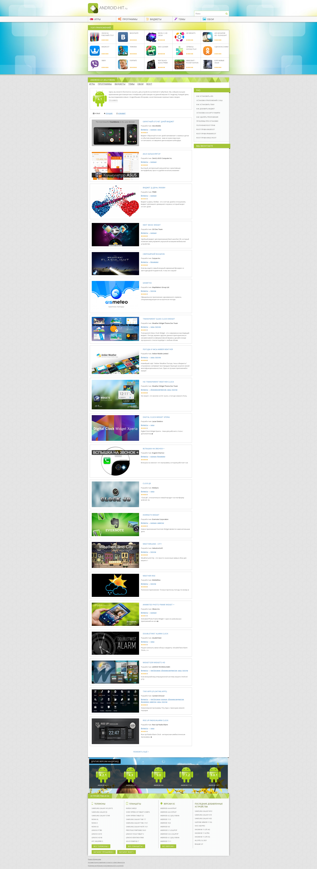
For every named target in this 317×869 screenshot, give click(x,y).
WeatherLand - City (152, 544)
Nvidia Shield (131, 808)
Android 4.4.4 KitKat (168, 808)
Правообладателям (94, 859)
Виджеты (155, 19)
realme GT (199, 844)
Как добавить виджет (205, 109)
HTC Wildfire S (97, 841)
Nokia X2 (95, 827)
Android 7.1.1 (165, 841)
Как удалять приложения (207, 117)
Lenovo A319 (97, 834)
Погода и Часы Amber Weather (158, 349)
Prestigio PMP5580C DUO (136, 830)
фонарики (154, 262)
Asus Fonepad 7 (132, 841)
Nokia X (95, 823)
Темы (181, 19)
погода (153, 291)
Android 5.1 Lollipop (168, 830)
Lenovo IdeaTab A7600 (135, 837)
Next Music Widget (152, 225)
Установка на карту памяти (208, 113)
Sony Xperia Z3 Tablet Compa (138, 812)
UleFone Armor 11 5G (203, 822)
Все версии (168, 846)
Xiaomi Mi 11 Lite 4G (202, 829)
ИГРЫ (92, 84)
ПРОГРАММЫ (105, 84)
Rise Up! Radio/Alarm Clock (155, 720)
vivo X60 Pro (200, 826)
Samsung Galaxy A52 (203, 818)
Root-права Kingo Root (206, 138)
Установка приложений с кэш (209, 100)
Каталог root (126, 852)
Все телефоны (100, 846)
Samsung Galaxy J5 (99, 812)
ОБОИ (140, 84)
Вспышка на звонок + (153, 448)
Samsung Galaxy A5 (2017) (102, 808)
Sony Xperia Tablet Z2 (135, 815)
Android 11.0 (165, 819)
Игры (97, 19)
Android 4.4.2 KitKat (168, 812)
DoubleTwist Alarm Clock (155, 633)
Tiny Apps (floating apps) (155, 691)
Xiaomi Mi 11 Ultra (202, 833)
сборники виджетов (158, 390)
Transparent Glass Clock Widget (159, 319)
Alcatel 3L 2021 (201, 840)
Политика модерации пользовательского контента (105, 866)
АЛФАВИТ (122, 113)
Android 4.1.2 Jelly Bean (169, 837)
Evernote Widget (151, 515)
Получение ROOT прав (205, 125)
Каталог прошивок (103, 852)
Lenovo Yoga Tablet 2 (135, 834)
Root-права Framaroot (206, 133)
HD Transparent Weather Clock (158, 382)
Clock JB (147, 483)
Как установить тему (205, 104)
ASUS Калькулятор (151, 154)
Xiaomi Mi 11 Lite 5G (202, 837)
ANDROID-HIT (112, 8)
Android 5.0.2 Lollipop (169, 834)
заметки (160, 523)
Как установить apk (204, 96)
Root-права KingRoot (205, 129)
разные (153, 129)
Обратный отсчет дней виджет (158, 121)
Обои (210, 19)
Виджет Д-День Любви (154, 187)
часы (159, 129)
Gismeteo (147, 283)
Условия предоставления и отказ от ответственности (106, 862)
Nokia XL (95, 819)
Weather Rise (149, 576)
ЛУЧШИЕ (109, 113)
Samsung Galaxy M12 (203, 811)
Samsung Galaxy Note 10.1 (137, 827)
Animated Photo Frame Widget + (158, 604)
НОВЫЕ (97, 113)
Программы (129, 19)
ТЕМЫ (131, 84)
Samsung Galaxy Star (101, 815)
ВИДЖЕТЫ (120, 84)
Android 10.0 (165, 823)
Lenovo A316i (97, 837)
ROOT (149, 84)
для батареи (155, 670)
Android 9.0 (165, 827)
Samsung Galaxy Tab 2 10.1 (137, 823)
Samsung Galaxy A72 (203, 815)
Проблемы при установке (207, 121)
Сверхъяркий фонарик (154, 254)
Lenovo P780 (97, 830)
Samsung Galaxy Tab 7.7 (136, 819)
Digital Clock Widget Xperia (156, 417)
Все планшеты (135, 846)
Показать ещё (140, 752)
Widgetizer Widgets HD (154, 662)
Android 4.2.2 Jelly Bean (169, 815)
